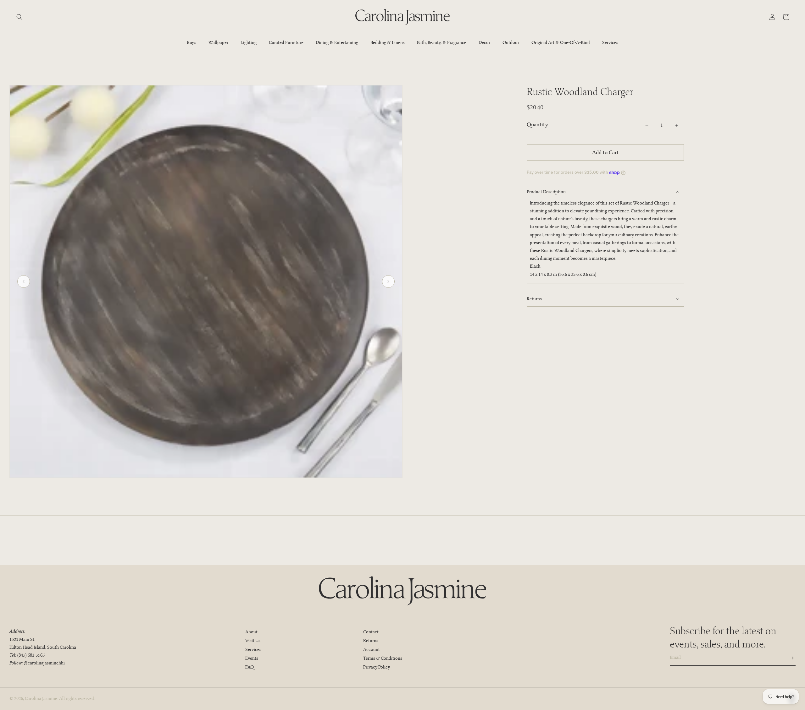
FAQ (249, 667)
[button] (19, 17)
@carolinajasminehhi (44, 663)
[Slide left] (23, 281)
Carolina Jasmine (41, 698)
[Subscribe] (788, 658)
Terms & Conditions (382, 658)
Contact (371, 632)
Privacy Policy (376, 667)
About (251, 632)
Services (253, 649)
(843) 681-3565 (31, 655)
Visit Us (252, 640)
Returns (370, 640)
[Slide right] (388, 281)
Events (251, 658)
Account (371, 649)
